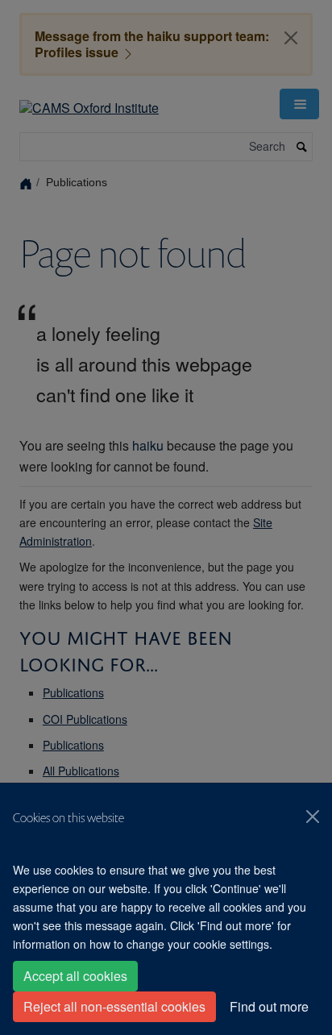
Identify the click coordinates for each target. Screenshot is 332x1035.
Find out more (269, 1006)
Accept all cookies (75, 975)
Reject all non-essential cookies (114, 1006)
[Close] (313, 816)
